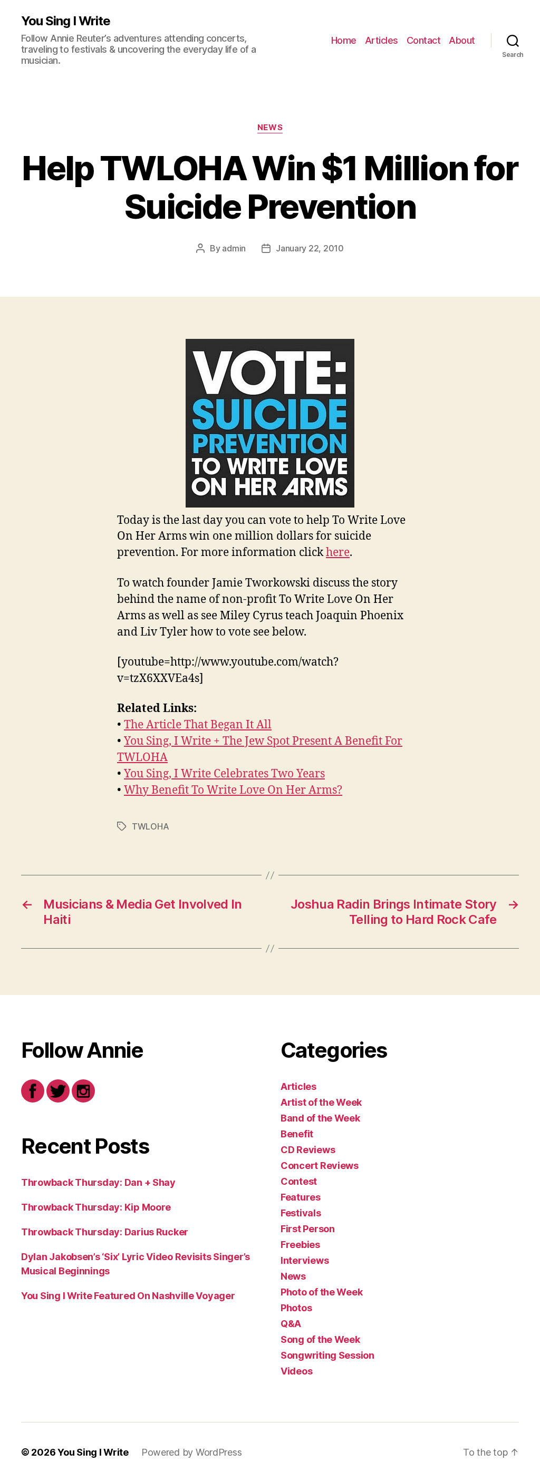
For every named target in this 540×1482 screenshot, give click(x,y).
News (270, 127)
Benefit (297, 1133)
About (462, 40)
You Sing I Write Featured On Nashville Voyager (128, 1295)
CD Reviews (308, 1149)
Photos (296, 1307)
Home (343, 40)
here (338, 552)
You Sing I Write (65, 21)
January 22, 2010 (310, 248)
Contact (424, 40)
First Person (308, 1228)
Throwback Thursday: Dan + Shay (98, 1182)
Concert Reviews (320, 1165)
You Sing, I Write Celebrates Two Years (224, 774)
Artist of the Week (321, 1102)
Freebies (300, 1244)
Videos (296, 1371)
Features (301, 1197)
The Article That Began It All (198, 725)
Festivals (301, 1212)
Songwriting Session (327, 1355)
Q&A (291, 1323)
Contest (299, 1181)
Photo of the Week (321, 1292)
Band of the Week (320, 1118)
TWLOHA (150, 826)
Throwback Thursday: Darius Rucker (104, 1231)
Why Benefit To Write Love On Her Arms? (233, 790)
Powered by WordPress (191, 1452)
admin (234, 248)
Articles (381, 40)
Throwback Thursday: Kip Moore (96, 1207)
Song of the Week (320, 1339)
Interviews (305, 1260)
